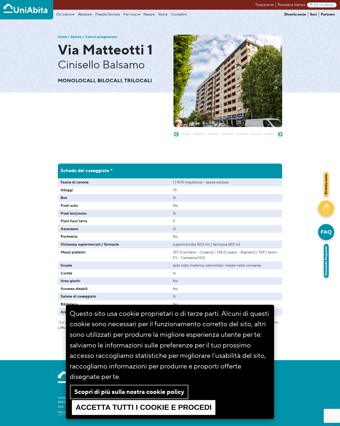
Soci (313, 14)
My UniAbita (323, 5)
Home (62, 37)
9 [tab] (271, 132)
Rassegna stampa (291, 5)
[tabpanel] (227, 81)
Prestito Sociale (107, 14)
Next (280, 134)
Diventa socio (295, 14)
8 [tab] (256, 132)
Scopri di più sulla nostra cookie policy (129, 392)
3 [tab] (185, 132)
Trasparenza (264, 5)
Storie (162, 14)
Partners (328, 14)
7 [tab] (242, 132)
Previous (175, 134)
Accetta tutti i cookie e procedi (144, 407)
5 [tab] (213, 132)
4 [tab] (199, 132)
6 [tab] (228, 132)
